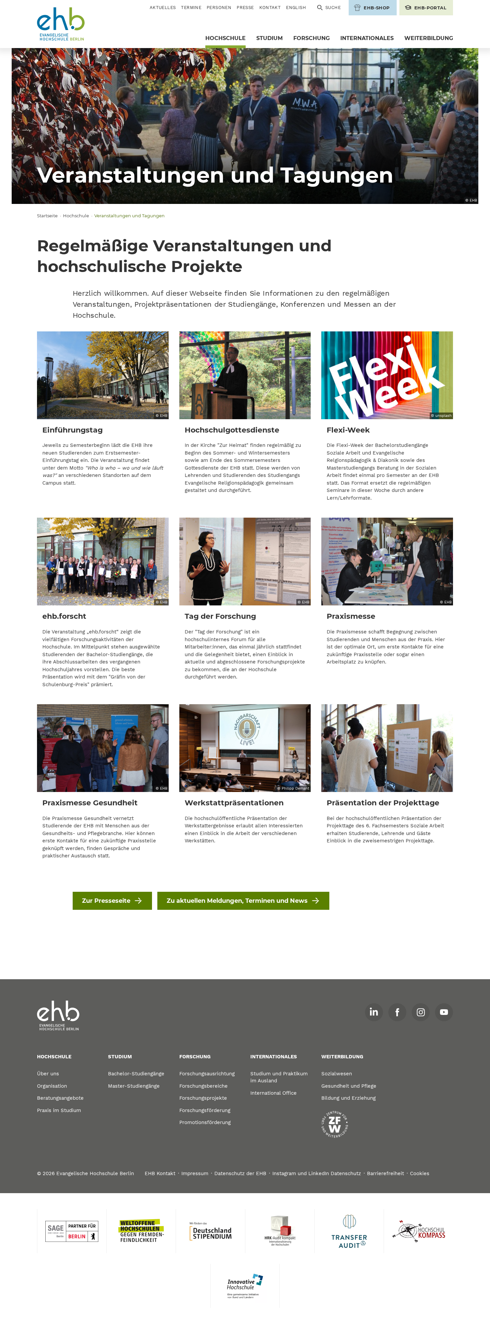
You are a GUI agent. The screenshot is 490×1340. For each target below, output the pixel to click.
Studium (269, 38)
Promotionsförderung (205, 1122)
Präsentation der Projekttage (383, 802)
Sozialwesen (336, 1074)
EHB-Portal (430, 7)
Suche (333, 7)
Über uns (48, 1074)
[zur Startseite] (58, 1016)
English (296, 7)
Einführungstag (72, 430)
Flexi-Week (348, 430)
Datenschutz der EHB (240, 1173)
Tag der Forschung (220, 616)
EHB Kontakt (160, 1173)
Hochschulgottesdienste (232, 430)
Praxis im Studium (59, 1110)
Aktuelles (163, 7)
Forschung (311, 38)
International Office (273, 1093)
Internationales (367, 38)
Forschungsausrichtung (207, 1074)
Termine (191, 7)
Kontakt (270, 7)
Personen (219, 7)
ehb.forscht (64, 616)
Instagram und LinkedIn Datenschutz (316, 1173)
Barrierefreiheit (385, 1173)
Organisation (52, 1086)
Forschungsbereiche (203, 1086)
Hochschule (225, 38)
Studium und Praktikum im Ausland (279, 1077)
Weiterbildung (428, 38)
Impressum (194, 1173)
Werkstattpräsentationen (234, 802)
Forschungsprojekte (203, 1098)
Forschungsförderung (204, 1110)
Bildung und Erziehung (348, 1098)
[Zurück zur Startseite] (61, 24)
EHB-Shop (377, 7)
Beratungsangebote (60, 1098)
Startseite (47, 215)
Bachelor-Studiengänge (136, 1074)
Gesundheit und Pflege (348, 1086)
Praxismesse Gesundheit (90, 802)
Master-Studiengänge (134, 1086)
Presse (245, 7)
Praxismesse (351, 616)
